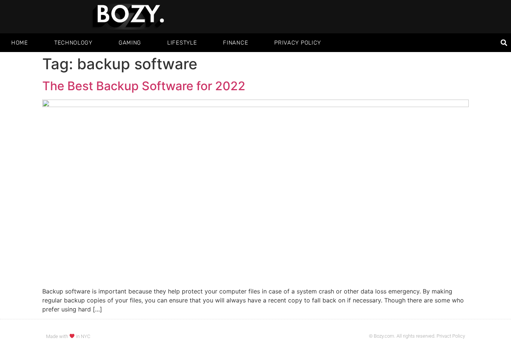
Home (19, 42)
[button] (504, 42)
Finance (235, 42)
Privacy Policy (297, 42)
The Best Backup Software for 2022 (143, 86)
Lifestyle (182, 42)
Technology (73, 42)
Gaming (130, 42)
